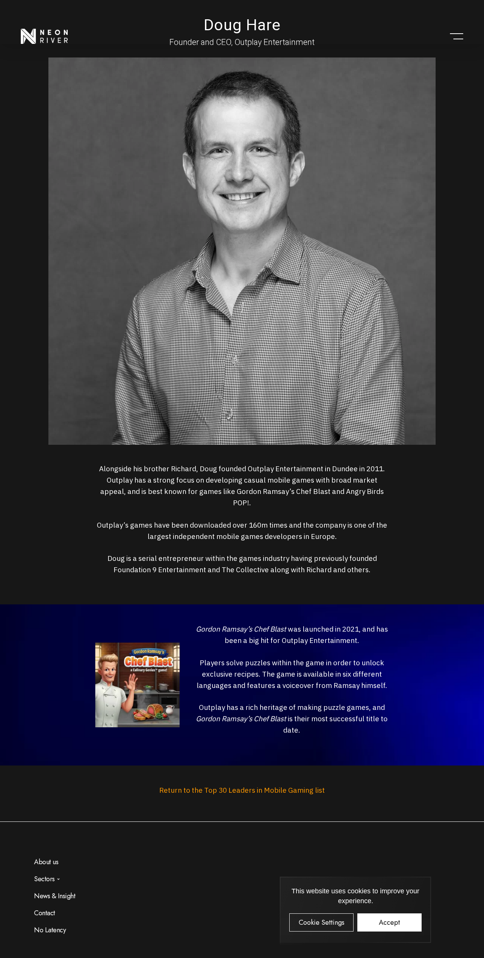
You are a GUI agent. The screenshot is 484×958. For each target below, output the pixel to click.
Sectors (44, 879)
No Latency (50, 930)
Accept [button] (389, 922)
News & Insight (54, 896)
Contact (44, 913)
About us (46, 862)
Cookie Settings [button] (321, 922)
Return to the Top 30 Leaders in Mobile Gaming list (242, 790)
